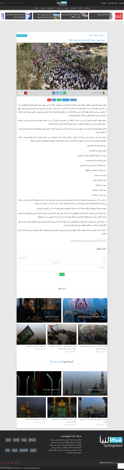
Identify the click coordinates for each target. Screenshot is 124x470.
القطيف (49, 100)
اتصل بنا (104, 3)
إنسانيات (59, 8)
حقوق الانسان (73, 100)
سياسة (80, 8)
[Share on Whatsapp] (64, 93)
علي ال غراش (56, 362)
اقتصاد (66, 8)
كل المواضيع (112, 3)
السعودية (59, 100)
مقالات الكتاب (93, 35)
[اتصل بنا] (21, 3)
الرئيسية (121, 3)
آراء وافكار (88, 8)
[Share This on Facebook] (53, 93)
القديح (54, 100)
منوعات (43, 8)
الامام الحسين (66, 100)
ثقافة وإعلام (51, 8)
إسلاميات (73, 8)
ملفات (36, 8)
